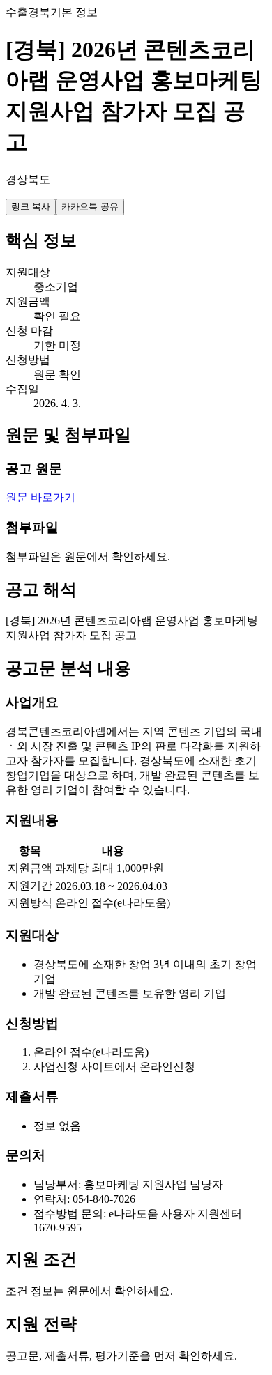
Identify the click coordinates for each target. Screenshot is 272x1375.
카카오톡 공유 (90, 206)
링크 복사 (30, 206)
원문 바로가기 (40, 497)
